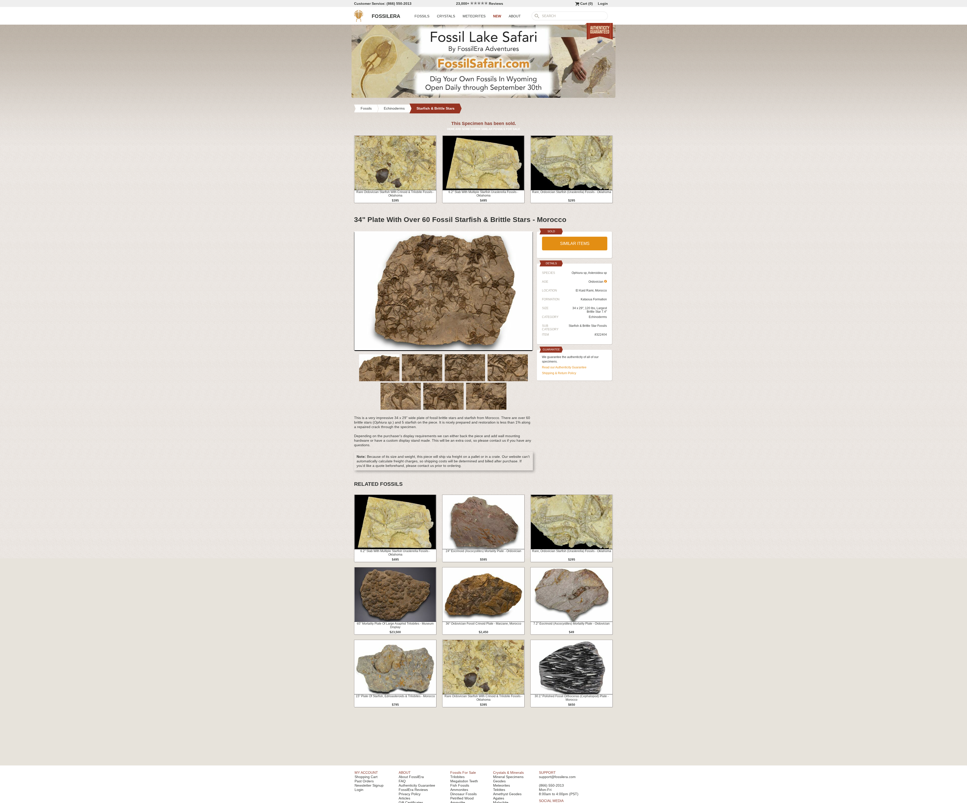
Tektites (499, 790)
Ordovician (596, 281)
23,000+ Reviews (479, 4)
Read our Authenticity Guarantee (564, 367)
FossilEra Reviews (413, 790)
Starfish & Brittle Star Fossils (588, 326)
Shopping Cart (366, 777)
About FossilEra (411, 777)
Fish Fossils (459, 785)
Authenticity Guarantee (417, 785)
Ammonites (459, 790)
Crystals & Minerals (508, 772)
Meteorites (501, 785)
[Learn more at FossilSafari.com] (483, 96)
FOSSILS (422, 16)
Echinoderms (598, 317)
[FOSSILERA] (358, 21)
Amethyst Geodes (507, 794)
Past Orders (364, 781)
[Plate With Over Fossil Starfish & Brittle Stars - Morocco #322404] (443, 349)
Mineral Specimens (508, 777)
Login (603, 4)
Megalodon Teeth (464, 781)
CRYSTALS (446, 16)
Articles (404, 798)
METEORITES (474, 16)
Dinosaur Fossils (463, 794)
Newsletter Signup (369, 785)
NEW (497, 16)
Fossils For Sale (463, 772)
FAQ (402, 781)
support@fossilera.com (557, 777)
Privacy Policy (410, 794)
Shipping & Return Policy (559, 373)
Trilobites (457, 777)
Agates (498, 798)
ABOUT (515, 16)
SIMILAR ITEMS (575, 243)
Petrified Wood (462, 798)
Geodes (499, 781)
